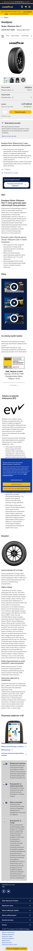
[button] (29, 6)
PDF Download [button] (5, 750)
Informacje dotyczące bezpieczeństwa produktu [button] (12, 754)
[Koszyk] (25, 6)
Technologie (25, 35)
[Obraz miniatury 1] (6, 80)
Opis (2, 35)
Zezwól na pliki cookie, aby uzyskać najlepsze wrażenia (16, 488)
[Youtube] (8, 891)
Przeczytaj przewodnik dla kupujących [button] (15, 185)
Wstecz (6, 17)
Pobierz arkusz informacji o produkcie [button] (12, 746)
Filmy (7, 35)
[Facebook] (4, 891)
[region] (16, 475)
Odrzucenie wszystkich (16, 484)
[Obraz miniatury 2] (11, 80)
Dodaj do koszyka (20, 112)
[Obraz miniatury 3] (17, 80)
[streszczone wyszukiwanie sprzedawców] (22, 6)
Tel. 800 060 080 (18, 2)
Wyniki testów (15, 35)
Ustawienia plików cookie (16, 479)
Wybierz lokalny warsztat (9, 136)
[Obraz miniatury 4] (23, 80)
